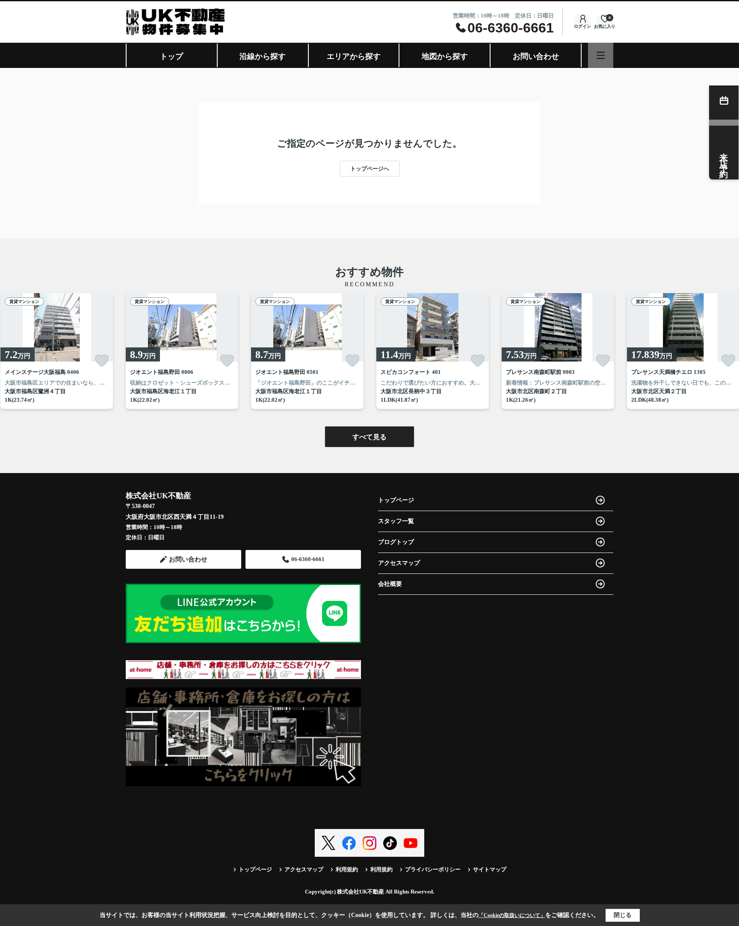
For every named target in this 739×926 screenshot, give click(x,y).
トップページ (396, 500)
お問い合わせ (536, 56)
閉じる (623, 915)
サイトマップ (489, 869)
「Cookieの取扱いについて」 (512, 915)
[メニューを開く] (600, 55)
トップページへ (369, 168)
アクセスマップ (399, 563)
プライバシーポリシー (433, 869)
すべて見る (369, 437)
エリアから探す (354, 56)
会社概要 (390, 584)
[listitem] (182, 351)
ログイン (582, 26)
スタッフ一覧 (396, 521)
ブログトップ (396, 542)
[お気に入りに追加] (102, 360)
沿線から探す (262, 56)
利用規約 (347, 869)
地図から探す (445, 56)
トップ (171, 56)
